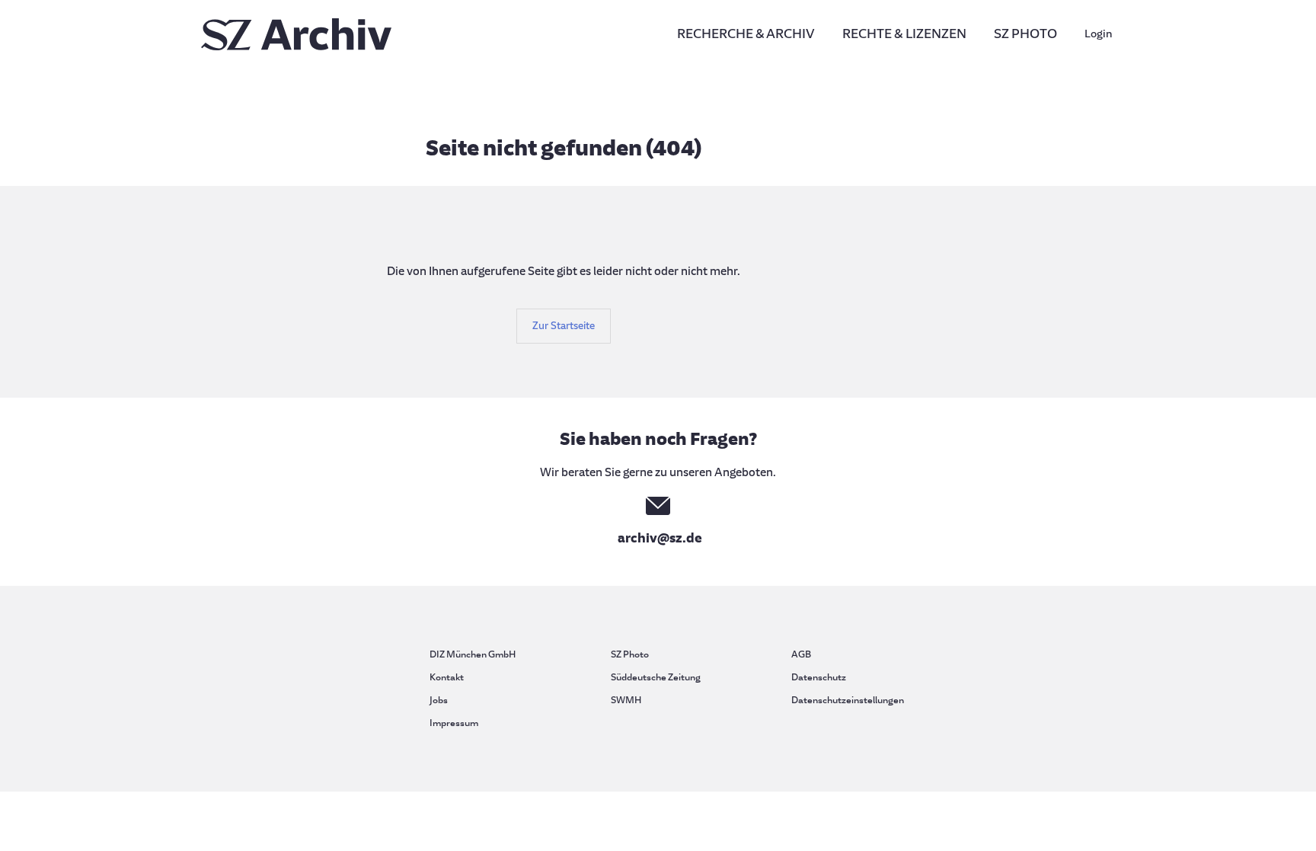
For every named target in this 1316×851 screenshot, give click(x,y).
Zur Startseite (563, 325)
